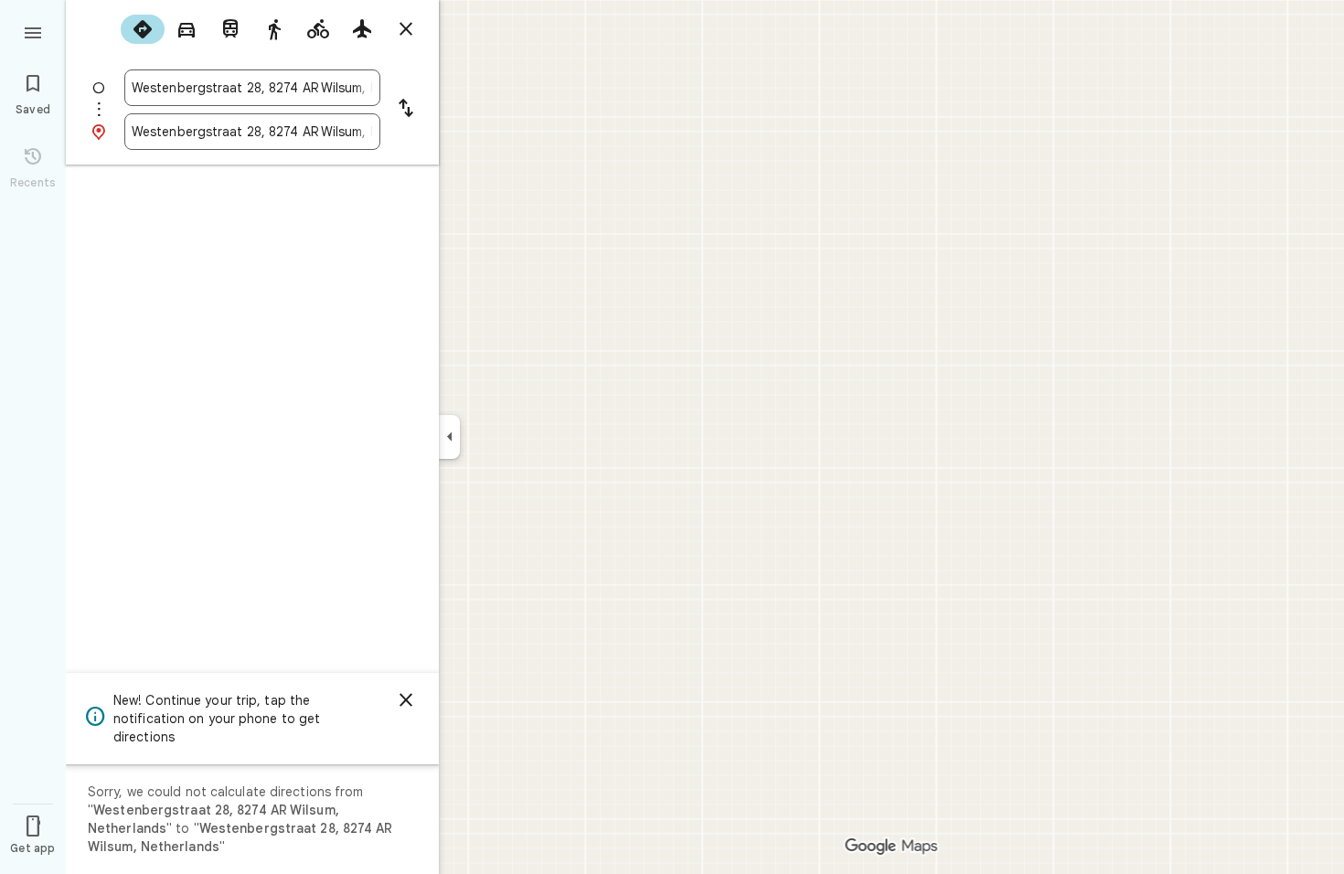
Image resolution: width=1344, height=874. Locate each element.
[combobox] (252, 87)
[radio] (143, 29)
